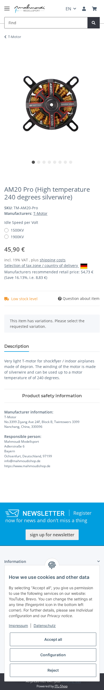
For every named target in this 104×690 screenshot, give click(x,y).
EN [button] (68, 9)
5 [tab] (54, 162)
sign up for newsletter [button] (52, 535)
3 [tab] (44, 162)
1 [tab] (33, 162)
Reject (53, 670)
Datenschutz (45, 625)
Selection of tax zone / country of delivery (41, 265)
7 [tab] (65, 162)
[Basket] (94, 8)
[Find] (93, 22)
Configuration (53, 655)
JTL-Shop (61, 686)
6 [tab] (60, 162)
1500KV (17, 230)
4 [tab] (49, 162)
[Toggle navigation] (7, 6)
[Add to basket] (8, 53)
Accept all (53, 639)
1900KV (17, 236)
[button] (84, 8)
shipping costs (53, 259)
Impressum (18, 625)
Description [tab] (16, 346)
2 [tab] (38, 162)
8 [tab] (70, 162)
